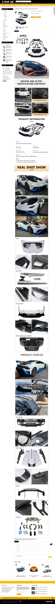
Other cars (4, 35)
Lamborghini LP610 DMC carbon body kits (34, 576)
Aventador (5, 13)
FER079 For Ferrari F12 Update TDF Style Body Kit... (9, 60)
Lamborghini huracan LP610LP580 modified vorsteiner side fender (47, 576)
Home (4, 4)
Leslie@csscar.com (7, 590)
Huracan (15, 6)
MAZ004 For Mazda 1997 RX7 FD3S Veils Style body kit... (9, 50)
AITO (4, 39)
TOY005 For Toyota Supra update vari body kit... (9, 57)
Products (15, 4)
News (21, 4)
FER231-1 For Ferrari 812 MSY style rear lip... (9, 53)
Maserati (4, 25)
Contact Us (30, 4)
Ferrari (4, 21)
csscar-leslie (6, 76)
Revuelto (5, 20)
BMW (4, 29)
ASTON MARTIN (5, 26)
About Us (9, 4)
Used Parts (4, 38)
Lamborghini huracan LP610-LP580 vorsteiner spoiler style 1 (20, 576)
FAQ (24, 4)
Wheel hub (4, 34)
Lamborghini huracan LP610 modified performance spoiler (26, 539)
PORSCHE (4, 30)
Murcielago (5, 16)
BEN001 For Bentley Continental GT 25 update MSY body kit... (9, 47)
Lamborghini (10, 6)
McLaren (4, 24)
